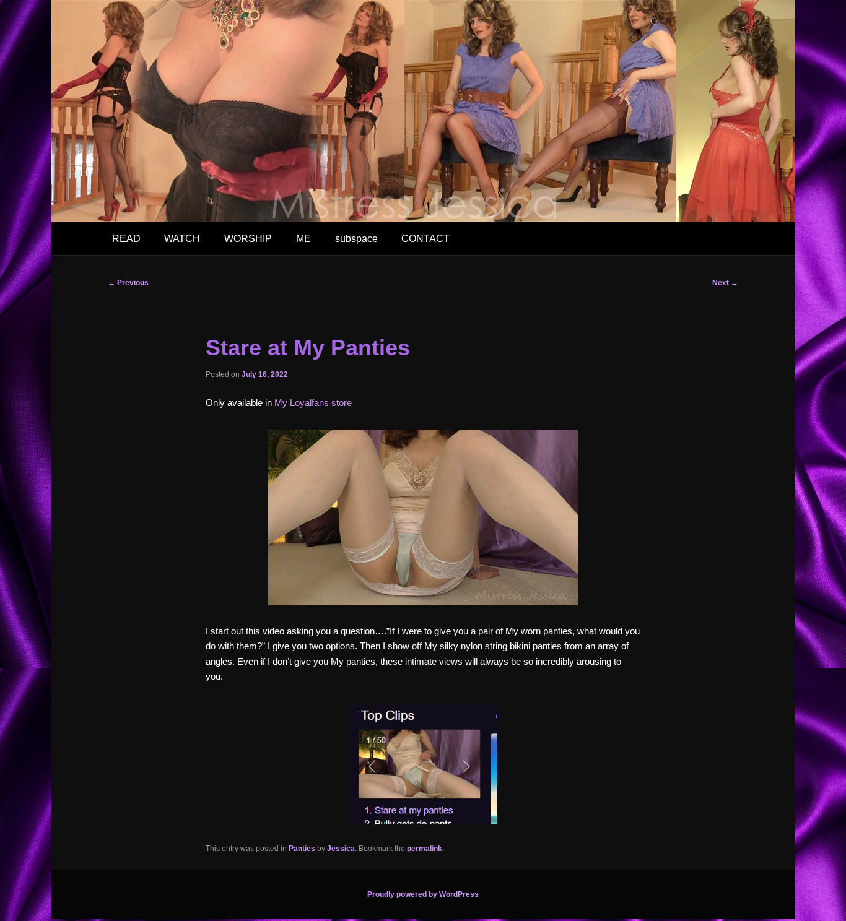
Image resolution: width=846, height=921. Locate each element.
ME (303, 238)
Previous (128, 283)
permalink (424, 848)
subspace (356, 238)
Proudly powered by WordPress (423, 894)
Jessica (341, 848)
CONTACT (425, 238)
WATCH (182, 238)
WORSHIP (248, 238)
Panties (302, 848)
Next (725, 283)
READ (126, 238)
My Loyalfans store (313, 402)
